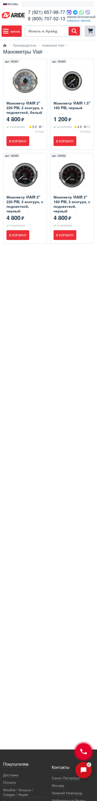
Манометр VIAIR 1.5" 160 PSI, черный (72, 105)
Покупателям (15, 764)
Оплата (9, 782)
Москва (58, 785)
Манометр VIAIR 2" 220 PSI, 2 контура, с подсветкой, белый (24, 108)
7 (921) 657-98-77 (46, 11)
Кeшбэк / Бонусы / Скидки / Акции (18, 792)
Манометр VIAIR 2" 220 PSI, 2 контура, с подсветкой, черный (24, 204)
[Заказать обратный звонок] (83, 751)
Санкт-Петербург (66, 778)
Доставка (10, 774)
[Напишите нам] (83, 770)
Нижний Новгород (67, 792)
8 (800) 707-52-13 (46, 18)
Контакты (61, 767)
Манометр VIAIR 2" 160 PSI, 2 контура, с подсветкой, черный (72, 204)
